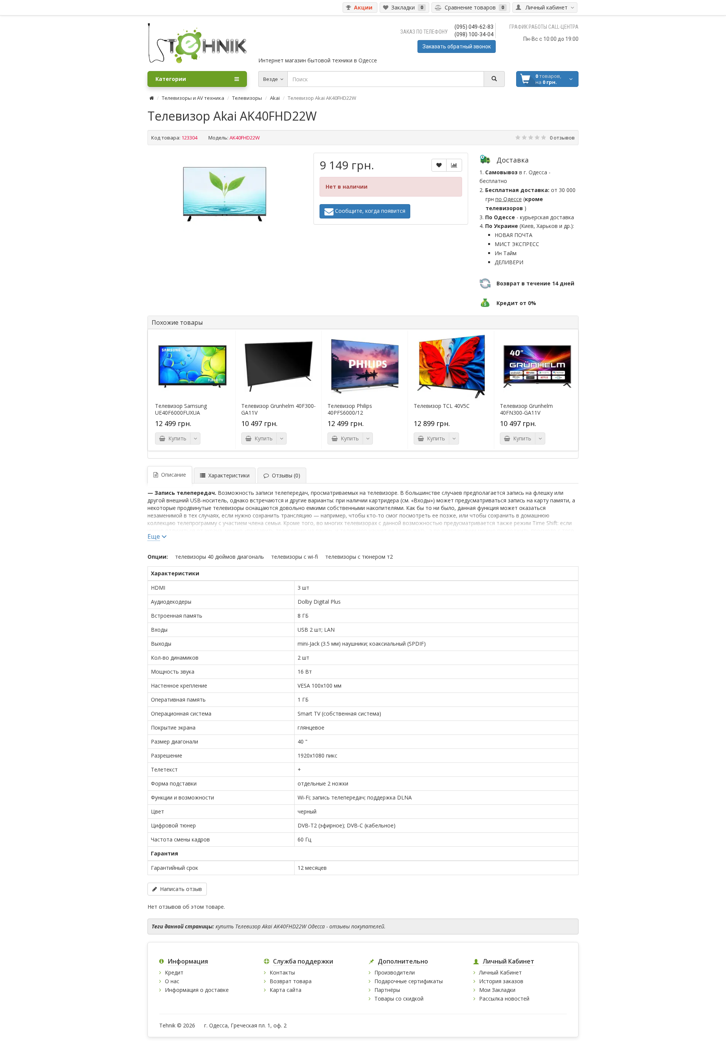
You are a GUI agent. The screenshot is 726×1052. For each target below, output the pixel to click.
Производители (394, 972)
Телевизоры (247, 98)
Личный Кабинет (500, 972)
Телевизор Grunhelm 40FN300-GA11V (526, 409)
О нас (172, 981)
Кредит (174, 972)
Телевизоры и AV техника (193, 98)
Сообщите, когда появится (369, 210)
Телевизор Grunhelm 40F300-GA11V (278, 409)
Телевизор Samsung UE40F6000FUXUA (181, 409)
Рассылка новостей (504, 998)
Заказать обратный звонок (456, 46)
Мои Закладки (497, 989)
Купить (175, 438)
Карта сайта (285, 989)
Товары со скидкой (399, 998)
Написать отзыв (179, 888)
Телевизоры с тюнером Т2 (359, 556)
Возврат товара (291, 981)
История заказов (501, 981)
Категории (170, 78)
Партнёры (387, 989)
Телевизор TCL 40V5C (442, 406)
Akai (275, 98)
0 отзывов (562, 137)
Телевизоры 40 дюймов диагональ (219, 556)
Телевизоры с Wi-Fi (294, 556)
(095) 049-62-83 (474, 27)
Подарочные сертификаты (408, 981)
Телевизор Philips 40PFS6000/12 (349, 409)
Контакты (282, 972)
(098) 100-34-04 (474, 34)
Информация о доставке (197, 989)
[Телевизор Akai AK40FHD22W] (224, 194)
